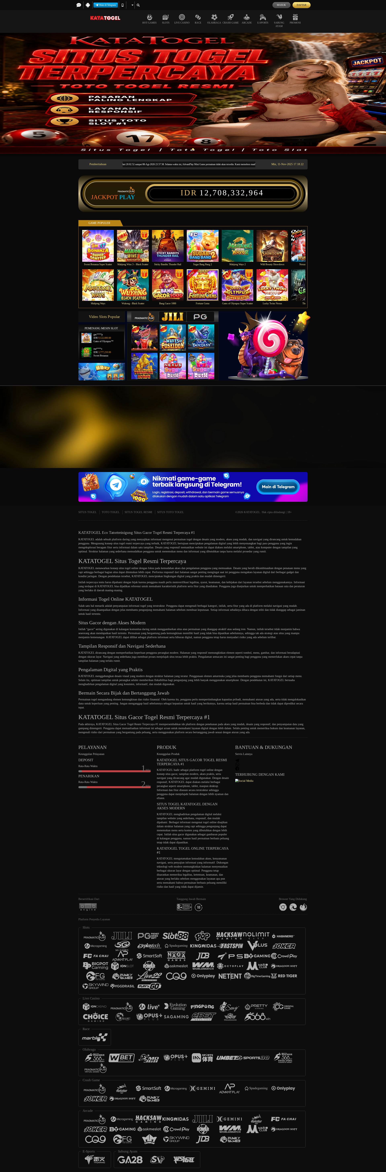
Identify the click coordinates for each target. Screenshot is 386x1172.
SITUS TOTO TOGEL (170, 512)
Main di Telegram (107, 5)
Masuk (281, 5)
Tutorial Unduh (350, 435)
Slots (165, 22)
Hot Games (149, 22)
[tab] (145, 317)
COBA (147, 333)
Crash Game (231, 22)
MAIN (100, 245)
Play (127, 197)
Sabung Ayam (279, 24)
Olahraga (214, 22)
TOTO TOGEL (111, 512)
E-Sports (262, 22)
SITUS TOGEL (87, 512)
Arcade (247, 22)
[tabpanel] (193, 93)
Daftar (301, 5)
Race (198, 22)
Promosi (295, 22)
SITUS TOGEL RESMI (138, 512)
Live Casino (182, 22)
